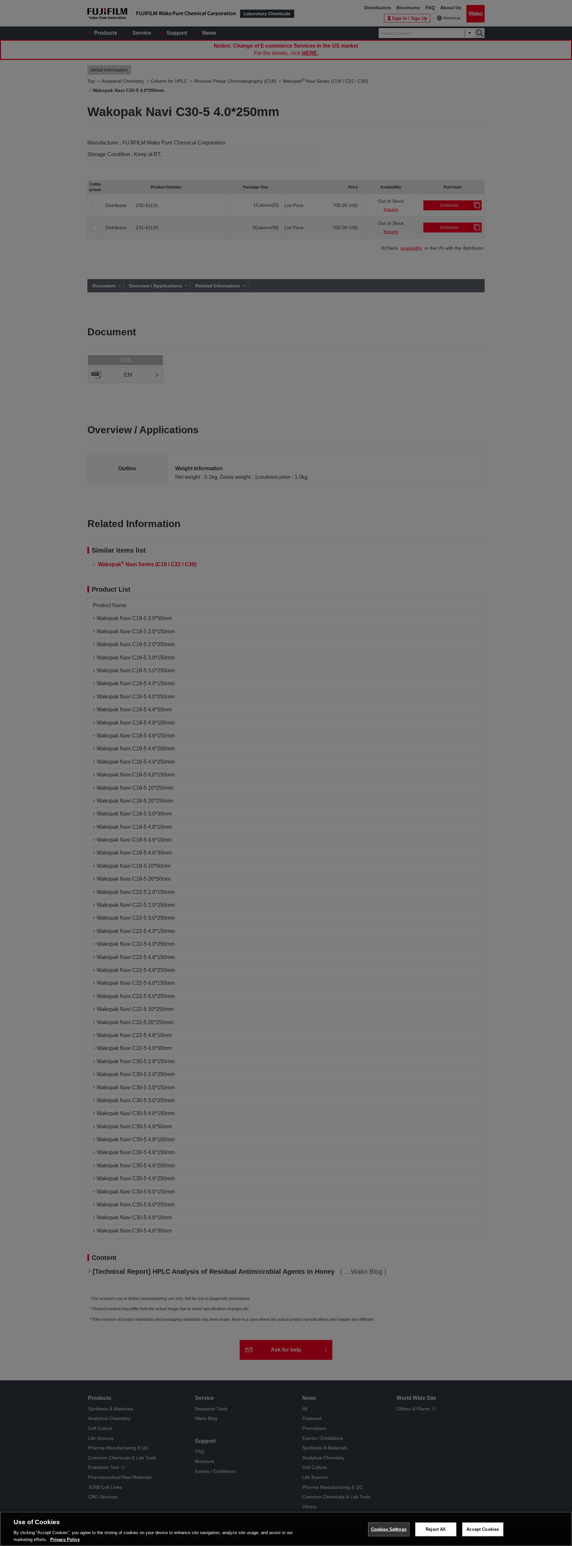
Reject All (436, 1529)
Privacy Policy (65, 1539)
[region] (286, 1529)
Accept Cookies (482, 1529)
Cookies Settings (388, 1529)
